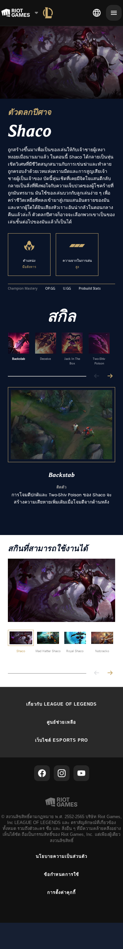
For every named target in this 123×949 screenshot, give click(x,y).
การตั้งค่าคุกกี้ (61, 892)
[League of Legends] (47, 12)
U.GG (67, 289)
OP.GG (50, 289)
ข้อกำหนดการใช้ (61, 874)
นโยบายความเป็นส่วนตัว (62, 856)
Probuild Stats (90, 289)
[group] (59, 349)
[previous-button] (97, 376)
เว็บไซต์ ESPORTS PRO (61, 740)
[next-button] (110, 376)
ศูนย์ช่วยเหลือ (61, 722)
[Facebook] (42, 773)
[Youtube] (81, 773)
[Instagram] (62, 773)
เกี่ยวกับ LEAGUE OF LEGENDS (61, 704)
